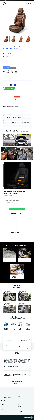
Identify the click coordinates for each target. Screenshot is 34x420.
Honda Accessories (7, 329)
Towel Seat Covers (22, 304)
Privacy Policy (19, 406)
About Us (19, 393)
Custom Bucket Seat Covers (9, 292)
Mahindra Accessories (29, 329)
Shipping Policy (20, 409)
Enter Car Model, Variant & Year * (9, 59)
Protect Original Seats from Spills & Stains (9, 260)
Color (3, 56)
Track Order (2, 409)
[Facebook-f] (1, 400)
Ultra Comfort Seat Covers (24, 292)
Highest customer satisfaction (24, 218)
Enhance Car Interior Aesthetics (22, 260)
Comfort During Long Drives (14, 277)
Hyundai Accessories (15, 329)
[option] (17, 20)
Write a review (17, 96)
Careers (19, 396)
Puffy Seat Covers (7, 304)
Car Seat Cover (9, 53)
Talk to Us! (19, 394)
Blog (1, 406)
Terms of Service (20, 411)
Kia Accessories (22, 329)
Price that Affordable (15, 232)
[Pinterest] (4, 400)
